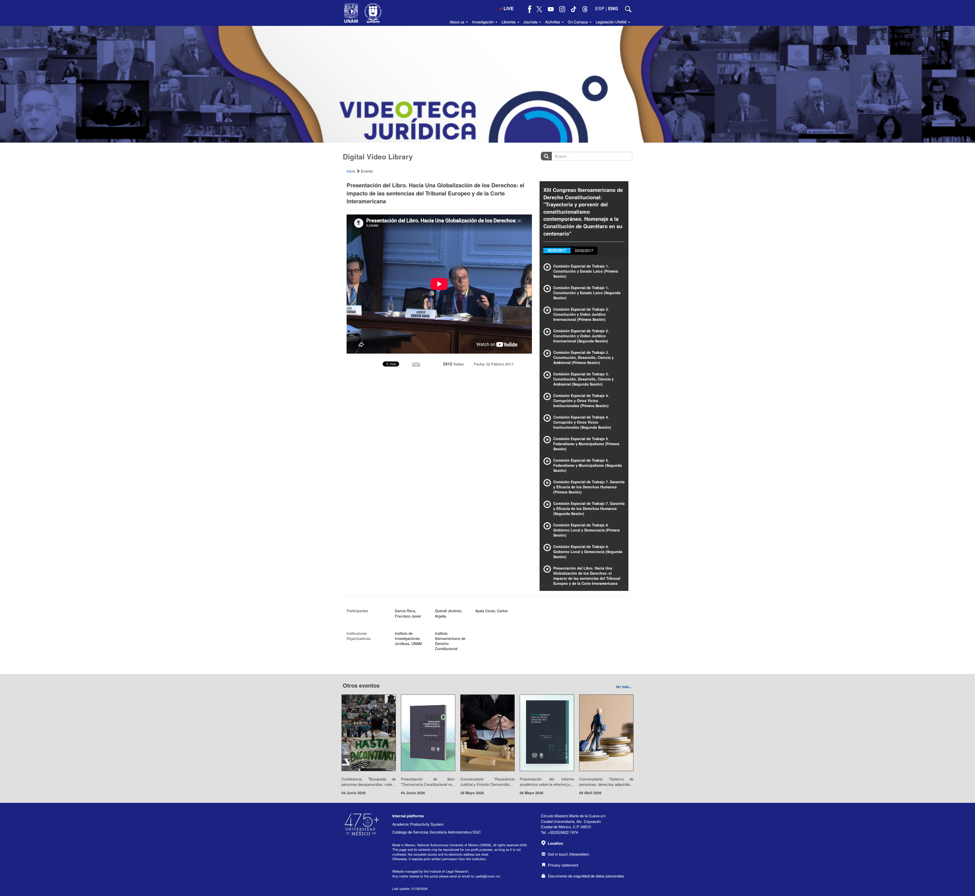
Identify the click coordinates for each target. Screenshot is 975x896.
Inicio (351, 171)
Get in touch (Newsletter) (568, 854)
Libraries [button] (509, 21)
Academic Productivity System (418, 824)
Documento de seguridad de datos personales (586, 875)
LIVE (508, 8)
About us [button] (457, 21)
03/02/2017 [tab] (584, 250)
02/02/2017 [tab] (557, 250)
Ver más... (624, 686)
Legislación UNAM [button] (612, 21)
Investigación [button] (483, 21)
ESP (599, 8)
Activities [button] (553, 21)
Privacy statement (563, 865)
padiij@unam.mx (488, 876)
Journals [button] (531, 21)
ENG (613, 8)
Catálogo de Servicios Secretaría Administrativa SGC (436, 832)
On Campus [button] (578, 21)
